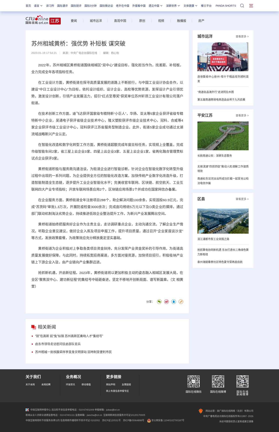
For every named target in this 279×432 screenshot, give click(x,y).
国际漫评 (62, 5)
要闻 (74, 20)
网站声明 (110, 384)
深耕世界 (171, 5)
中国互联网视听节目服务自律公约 (43, 420)
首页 (28, 5)
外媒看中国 (139, 5)
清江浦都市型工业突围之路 (213, 238)
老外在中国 (122, 5)
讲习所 (50, 5)
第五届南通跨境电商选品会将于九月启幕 (221, 99)
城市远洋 (94, 20)
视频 (161, 20)
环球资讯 (70, 384)
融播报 (181, 20)
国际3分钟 (90, 5)
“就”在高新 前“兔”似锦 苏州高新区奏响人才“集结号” (69, 336)
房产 (201, 20)
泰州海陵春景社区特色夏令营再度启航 (220, 261)
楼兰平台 (206, 5)
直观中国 (120, 20)
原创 (142, 20)
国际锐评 (76, 5)
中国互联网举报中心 (40, 410)
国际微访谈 (106, 5)
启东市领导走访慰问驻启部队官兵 (58, 344)
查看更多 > (242, 36)
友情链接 (126, 384)
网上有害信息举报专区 (117, 391)
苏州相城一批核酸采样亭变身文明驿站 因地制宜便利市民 (73, 352)
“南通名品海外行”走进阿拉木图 (215, 91)
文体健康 (189, 5)
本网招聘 (45, 384)
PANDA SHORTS (226, 5)
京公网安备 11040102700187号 (167, 420)
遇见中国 (154, 5)
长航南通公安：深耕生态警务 (214, 155)
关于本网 (30, 384)
